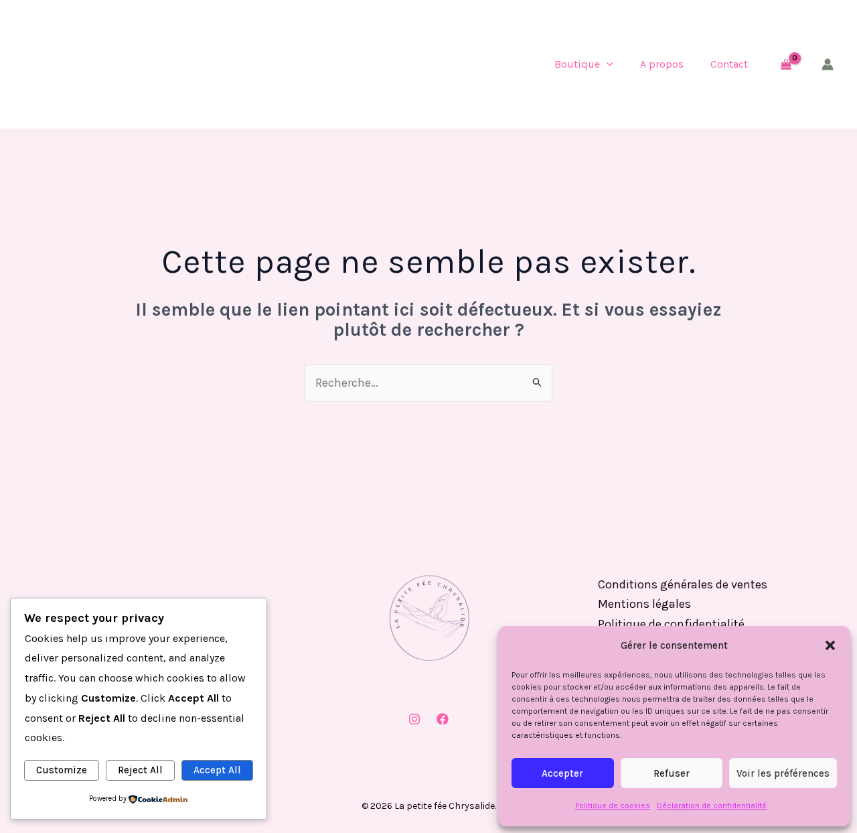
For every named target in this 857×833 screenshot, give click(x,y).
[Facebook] (443, 719)
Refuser (671, 773)
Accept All (217, 770)
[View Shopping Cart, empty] (786, 64)
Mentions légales (644, 603)
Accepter (562, 773)
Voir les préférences (783, 773)
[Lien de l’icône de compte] (828, 64)
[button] (830, 645)
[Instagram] (414, 719)
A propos (662, 64)
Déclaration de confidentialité (712, 805)
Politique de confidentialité (671, 624)
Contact (729, 64)
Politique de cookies (612, 805)
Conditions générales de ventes (682, 584)
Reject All (140, 770)
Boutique (577, 64)
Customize (61, 770)
